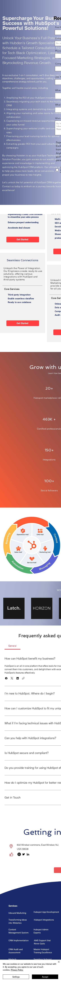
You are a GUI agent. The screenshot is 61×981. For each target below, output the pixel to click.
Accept (45, 976)
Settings (16, 976)
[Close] (57, 963)
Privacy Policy (17, 969)
